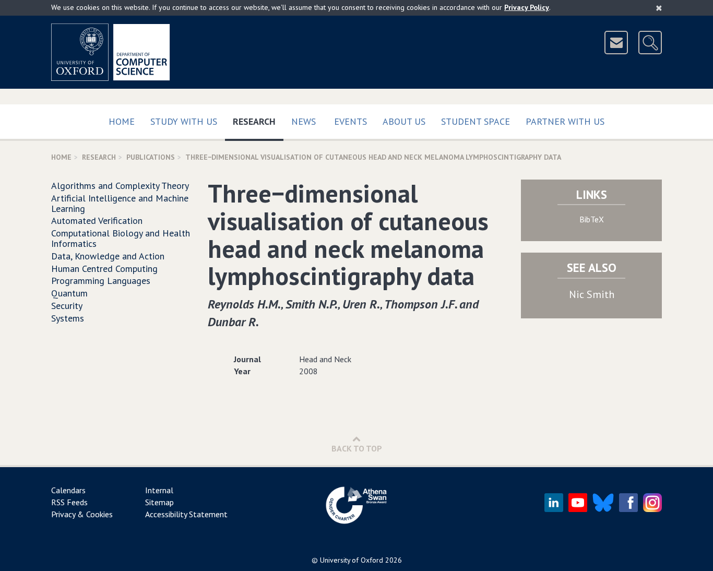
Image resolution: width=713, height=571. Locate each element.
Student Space (475, 121)
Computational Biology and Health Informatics (120, 238)
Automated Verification (96, 221)
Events (350, 121)
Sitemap (159, 502)
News (303, 121)
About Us (404, 121)
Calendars (68, 490)
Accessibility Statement (186, 514)
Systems (67, 318)
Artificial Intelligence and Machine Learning (119, 203)
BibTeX (591, 219)
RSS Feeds (69, 502)
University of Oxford (351, 560)
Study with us (183, 121)
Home (122, 121)
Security (66, 306)
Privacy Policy (526, 7)
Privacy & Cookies (82, 514)
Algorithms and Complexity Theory (120, 186)
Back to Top (356, 448)
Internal (159, 490)
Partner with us (565, 121)
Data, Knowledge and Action (107, 256)
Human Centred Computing (104, 269)
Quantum (69, 293)
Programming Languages (100, 281)
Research (258, 121)
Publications (150, 157)
